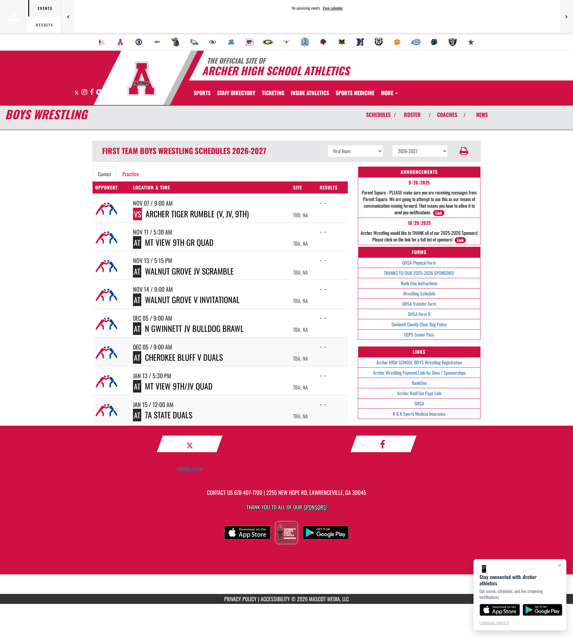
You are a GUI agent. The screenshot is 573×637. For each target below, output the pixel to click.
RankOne (419, 382)
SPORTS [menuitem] (202, 93)
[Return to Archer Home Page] (142, 79)
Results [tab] (44, 24)
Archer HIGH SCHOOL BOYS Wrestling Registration (419, 362)
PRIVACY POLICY (240, 599)
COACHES (447, 114)
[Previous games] (68, 16)
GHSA (419, 403)
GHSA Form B (419, 313)
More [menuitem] (388, 93)
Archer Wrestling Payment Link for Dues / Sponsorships (419, 372)
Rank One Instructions (419, 283)
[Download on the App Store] (499, 610)
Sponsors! (315, 507)
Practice (130, 174)
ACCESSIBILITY (275, 599)
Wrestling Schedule (419, 293)
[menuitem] (102, 42)
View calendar (333, 8)
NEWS (482, 114)
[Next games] (566, 16)
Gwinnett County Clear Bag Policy (419, 324)
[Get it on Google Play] (543, 610)
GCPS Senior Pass (419, 334)
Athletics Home (189, 468)
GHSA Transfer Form (419, 303)
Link (438, 213)
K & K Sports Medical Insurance (419, 413)
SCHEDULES (378, 114)
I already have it (494, 622)
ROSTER (412, 114)
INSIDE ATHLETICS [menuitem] (310, 93)
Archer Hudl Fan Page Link (419, 393)
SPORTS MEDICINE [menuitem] (355, 93)
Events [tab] (45, 8)
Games (104, 174)
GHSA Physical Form (419, 262)
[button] (464, 151)
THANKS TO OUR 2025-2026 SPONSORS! (419, 272)
